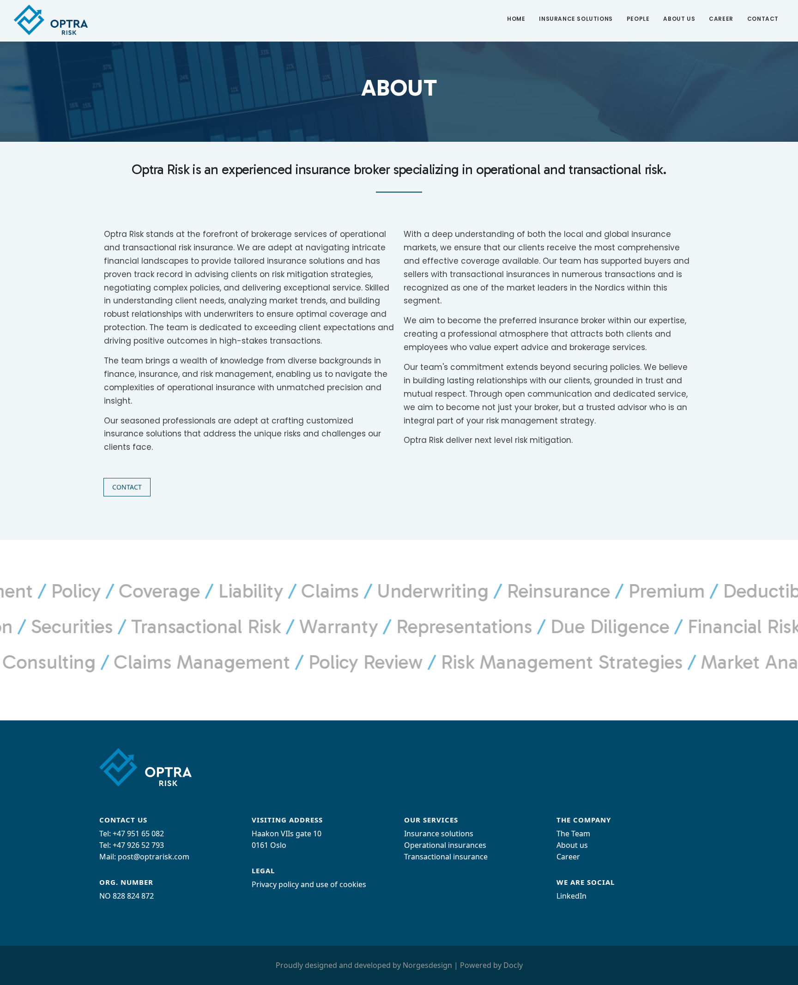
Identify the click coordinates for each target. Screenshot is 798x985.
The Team (573, 833)
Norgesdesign (427, 965)
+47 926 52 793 (138, 845)
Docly (513, 965)
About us (679, 19)
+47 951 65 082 (138, 833)
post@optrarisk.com (153, 857)
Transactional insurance (446, 857)
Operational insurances (445, 845)
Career (721, 19)
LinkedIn (571, 896)
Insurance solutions (575, 19)
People (638, 19)
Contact (763, 19)
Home (516, 19)
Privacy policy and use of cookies (309, 884)
